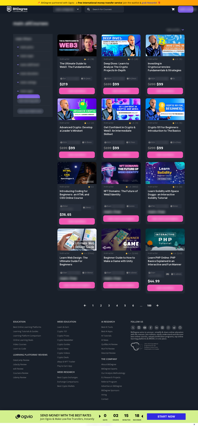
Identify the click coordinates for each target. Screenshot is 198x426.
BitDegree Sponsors (110, 390)
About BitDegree (108, 364)
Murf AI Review (107, 348)
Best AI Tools (107, 327)
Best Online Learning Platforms (27, 327)
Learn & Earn (63, 327)
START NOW (166, 416)
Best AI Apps (106, 331)
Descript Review (108, 353)
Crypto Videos (63, 353)
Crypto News (63, 348)
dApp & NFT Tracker (66, 361)
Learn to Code (19, 348)
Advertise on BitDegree (111, 386)
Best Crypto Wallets (66, 386)
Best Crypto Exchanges (67, 377)
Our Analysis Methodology (113, 373)
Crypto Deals (63, 357)
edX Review (18, 368)
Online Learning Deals (23, 340)
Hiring (104, 394)
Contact (104, 399)
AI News (104, 340)
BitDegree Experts (109, 368)
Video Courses (19, 344)
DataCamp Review (21, 360)
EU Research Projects (110, 377)
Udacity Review (19, 364)
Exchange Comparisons (67, 381)
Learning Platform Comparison (27, 335)
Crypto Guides (63, 344)
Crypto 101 (62, 331)
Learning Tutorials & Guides (25, 331)
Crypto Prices (63, 335)
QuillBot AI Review (109, 344)
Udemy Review (19, 377)
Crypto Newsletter (65, 340)
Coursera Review (20, 373)
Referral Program (109, 381)
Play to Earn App (64, 366)
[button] (173, 9)
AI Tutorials (106, 335)
